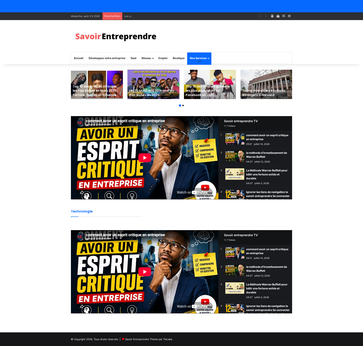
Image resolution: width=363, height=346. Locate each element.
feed (133, 58)
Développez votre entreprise (107, 58)
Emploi (163, 58)
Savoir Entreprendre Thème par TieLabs (148, 339)
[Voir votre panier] (278, 16)
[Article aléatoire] (283, 16)
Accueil (78, 58)
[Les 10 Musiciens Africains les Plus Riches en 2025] (153, 84)
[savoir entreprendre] (117, 36)
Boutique (179, 58)
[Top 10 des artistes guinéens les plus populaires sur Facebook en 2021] (210, 84)
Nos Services (198, 58)
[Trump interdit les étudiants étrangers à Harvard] (266, 84)
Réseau (146, 58)
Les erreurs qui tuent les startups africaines (150, 16)
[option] (97, 84)
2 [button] (183, 105)
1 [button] (180, 105)
